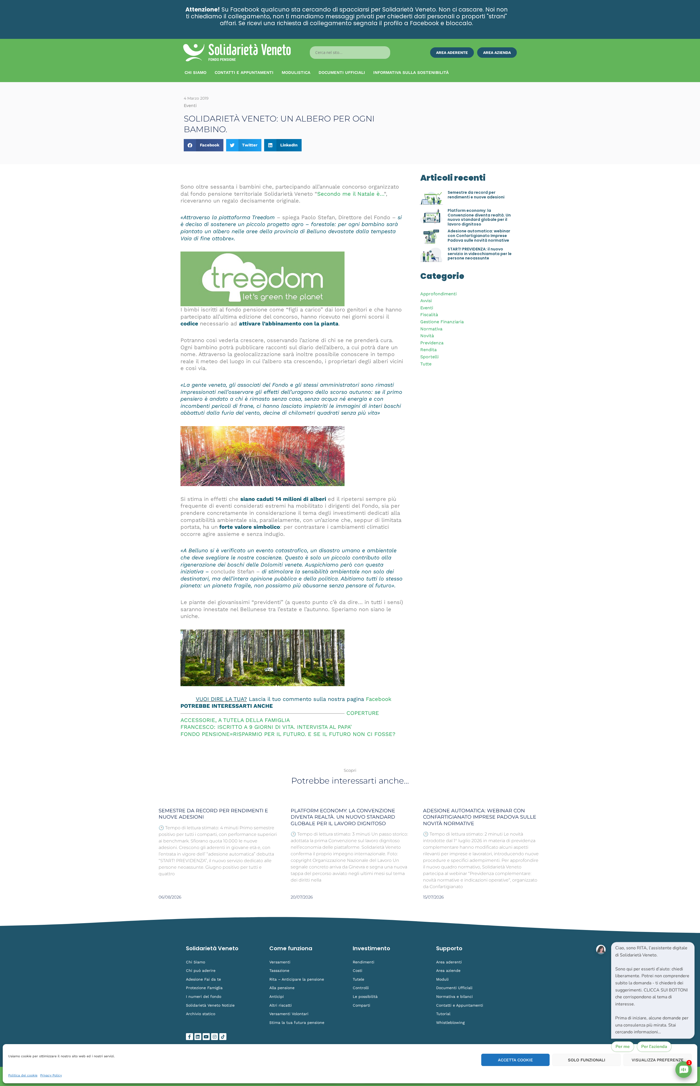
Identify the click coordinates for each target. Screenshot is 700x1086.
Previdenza (432, 342)
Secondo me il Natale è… (350, 193)
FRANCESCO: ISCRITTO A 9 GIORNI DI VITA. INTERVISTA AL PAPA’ (266, 727)
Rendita (428, 349)
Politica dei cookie (22, 1075)
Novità (427, 335)
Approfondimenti (438, 293)
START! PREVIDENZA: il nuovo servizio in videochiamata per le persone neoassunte (480, 253)
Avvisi (426, 300)
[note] (653, 990)
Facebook (378, 699)
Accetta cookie (515, 1060)
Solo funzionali (586, 1060)
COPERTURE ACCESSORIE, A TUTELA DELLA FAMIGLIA (279, 716)
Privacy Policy (51, 1075)
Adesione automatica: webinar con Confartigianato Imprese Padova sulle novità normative (479, 235)
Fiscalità (429, 314)
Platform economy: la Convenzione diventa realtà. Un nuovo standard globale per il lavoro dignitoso (479, 217)
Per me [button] (623, 1047)
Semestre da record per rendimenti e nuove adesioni (476, 195)
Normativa (431, 328)
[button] (203, 145)
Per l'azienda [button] (654, 1047)
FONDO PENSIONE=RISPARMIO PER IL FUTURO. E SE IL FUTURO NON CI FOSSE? (287, 734)
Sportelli (429, 356)
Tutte (425, 363)
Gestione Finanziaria (442, 321)
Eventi (426, 307)
